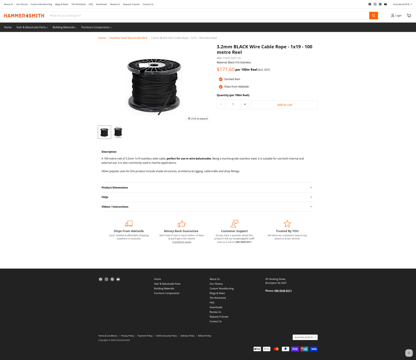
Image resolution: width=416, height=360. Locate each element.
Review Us (115, 4)
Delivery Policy (188, 335)
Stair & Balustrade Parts (31, 27)
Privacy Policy (127, 335)
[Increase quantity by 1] (245, 104)
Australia (401, 4)
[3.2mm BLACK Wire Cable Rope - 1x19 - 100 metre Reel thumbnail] (104, 132)
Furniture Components (95, 27)
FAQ (91, 4)
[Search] (373, 15)
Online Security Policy (166, 335)
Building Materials (64, 27)
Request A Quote (131, 4)
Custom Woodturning (41, 4)
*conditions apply (181, 241)
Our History (22, 4)
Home (8, 27)
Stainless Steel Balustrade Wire (128, 37)
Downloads (101, 4)
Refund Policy (204, 335)
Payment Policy (145, 335)
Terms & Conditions (107, 335)
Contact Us (148, 4)
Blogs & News (61, 4)
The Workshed (78, 4)
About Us (8, 4)
